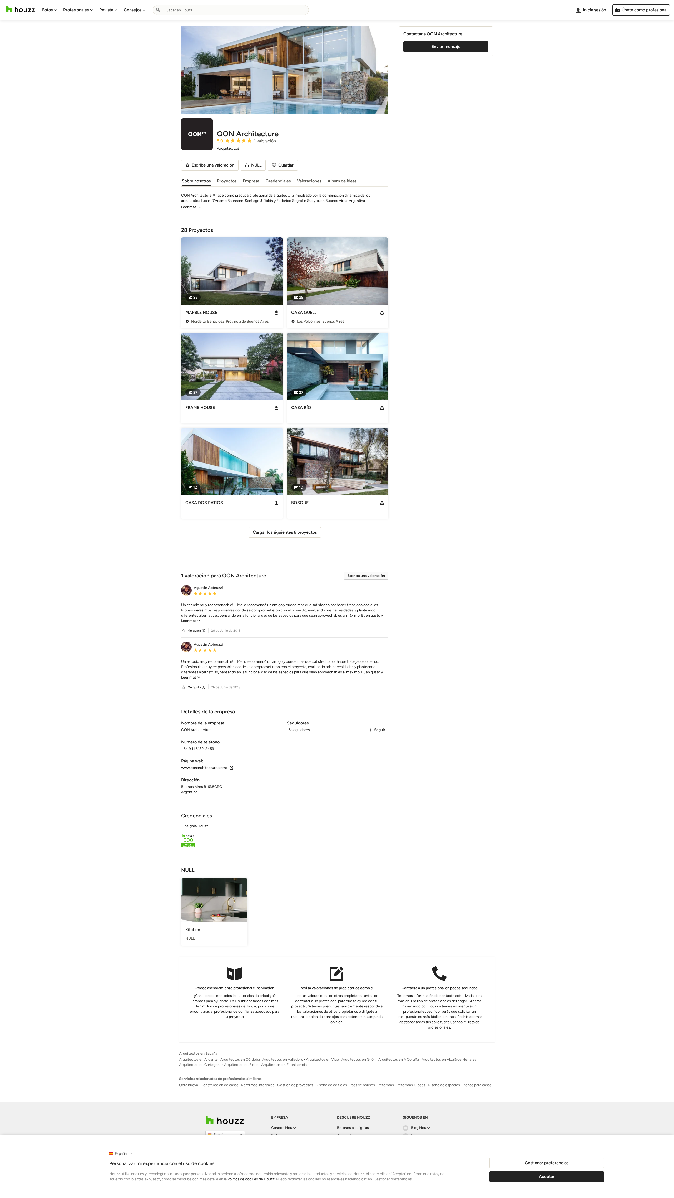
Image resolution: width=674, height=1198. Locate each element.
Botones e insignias (353, 1128)
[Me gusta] (183, 631)
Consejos (132, 9)
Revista (106, 9)
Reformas (386, 1085)
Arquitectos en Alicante (198, 1059)
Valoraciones (309, 180)
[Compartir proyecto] (276, 312)
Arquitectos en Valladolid (282, 1059)
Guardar (286, 165)
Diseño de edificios (331, 1085)
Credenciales (278, 180)
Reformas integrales (258, 1085)
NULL (256, 165)
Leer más (188, 207)
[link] (190, 621)
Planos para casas (477, 1085)
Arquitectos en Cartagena (200, 1065)
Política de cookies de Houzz (251, 1179)
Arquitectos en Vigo (322, 1059)
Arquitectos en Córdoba (240, 1059)
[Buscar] (158, 10)
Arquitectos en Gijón (358, 1059)
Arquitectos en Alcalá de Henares (449, 1059)
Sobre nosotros (196, 180)
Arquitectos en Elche (241, 1065)
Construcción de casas (220, 1085)
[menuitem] (49, 10)
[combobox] (231, 10)
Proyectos (226, 180)
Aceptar (546, 1176)
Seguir (379, 730)
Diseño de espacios (444, 1085)
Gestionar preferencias (546, 1162)
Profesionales (76, 9)
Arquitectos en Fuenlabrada (284, 1065)
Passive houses (362, 1085)
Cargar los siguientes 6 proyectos (285, 532)
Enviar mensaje (446, 46)
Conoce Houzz (283, 1128)
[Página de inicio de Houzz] (20, 9)
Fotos (47, 9)
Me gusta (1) (196, 630)
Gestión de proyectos (295, 1085)
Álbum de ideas (342, 180)
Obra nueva (188, 1085)
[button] (284, 613)
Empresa (251, 180)
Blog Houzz (420, 1128)
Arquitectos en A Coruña (398, 1059)
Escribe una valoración (366, 575)
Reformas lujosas (411, 1085)
